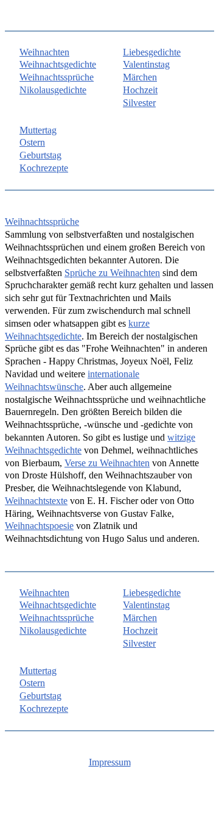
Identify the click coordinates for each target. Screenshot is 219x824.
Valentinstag (146, 64)
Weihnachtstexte (36, 500)
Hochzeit (140, 90)
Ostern (32, 142)
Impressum (110, 762)
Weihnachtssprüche (56, 77)
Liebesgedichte (152, 52)
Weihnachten (44, 52)
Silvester (139, 103)
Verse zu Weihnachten (107, 463)
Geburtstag (40, 155)
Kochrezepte (43, 168)
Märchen (140, 77)
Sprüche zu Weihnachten (112, 273)
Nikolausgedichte (52, 90)
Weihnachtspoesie (39, 525)
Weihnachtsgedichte (57, 64)
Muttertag (38, 130)
